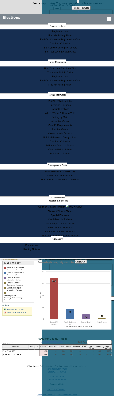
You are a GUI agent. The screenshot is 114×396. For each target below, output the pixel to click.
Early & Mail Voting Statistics (60, 231)
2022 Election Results (60, 101)
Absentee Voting (60, 121)
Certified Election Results (52, 207)
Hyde (84, 346)
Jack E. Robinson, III (15, 273)
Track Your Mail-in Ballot (60, 72)
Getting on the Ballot (57, 165)
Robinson (53, 346)
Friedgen (76, 346)
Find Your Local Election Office (60, 51)
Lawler (68, 346)
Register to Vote (60, 31)
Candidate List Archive (60, 219)
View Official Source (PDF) (17, 312)
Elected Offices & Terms (60, 211)
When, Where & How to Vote (60, 113)
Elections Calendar (60, 43)
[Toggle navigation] (109, 19)
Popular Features (57, 26)
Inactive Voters (60, 129)
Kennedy (43, 346)
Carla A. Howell (13, 278)
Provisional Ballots (60, 153)
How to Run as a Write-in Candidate (60, 179)
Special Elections (60, 109)
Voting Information (57, 95)
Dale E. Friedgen (14, 288)
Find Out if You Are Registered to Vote (60, 39)
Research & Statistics (57, 200)
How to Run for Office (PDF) (60, 171)
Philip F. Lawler (13, 283)
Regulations (31, 245)
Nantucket (9, 351)
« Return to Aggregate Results (52, 342)
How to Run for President (60, 175)
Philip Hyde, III (10, 296)
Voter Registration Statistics (60, 223)
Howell (61, 346)
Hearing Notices (31, 249)
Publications (57, 239)
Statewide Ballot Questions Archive (60, 235)
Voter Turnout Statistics (60, 227)
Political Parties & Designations (60, 137)
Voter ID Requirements (60, 125)
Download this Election (15, 309)
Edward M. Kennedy (15, 268)
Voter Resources (58, 62)
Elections (11, 17)
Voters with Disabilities (60, 149)
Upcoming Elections (60, 105)
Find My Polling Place (60, 35)
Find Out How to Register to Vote (60, 47)
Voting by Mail (60, 117)
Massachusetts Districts (60, 133)
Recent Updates (57, 198)
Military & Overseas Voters (60, 145)
